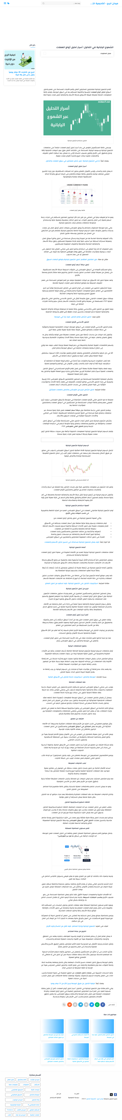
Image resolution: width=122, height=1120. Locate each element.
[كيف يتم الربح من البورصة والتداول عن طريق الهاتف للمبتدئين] (53, 1026)
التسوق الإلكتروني (16, 1094)
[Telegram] (81, 1005)
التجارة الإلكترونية (15, 1105)
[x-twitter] (111, 1094)
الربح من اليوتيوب (17, 1099)
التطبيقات (26, 1084)
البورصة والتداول (34, 1094)
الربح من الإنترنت (34, 1079)
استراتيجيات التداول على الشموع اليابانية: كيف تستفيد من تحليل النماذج (71, 583)
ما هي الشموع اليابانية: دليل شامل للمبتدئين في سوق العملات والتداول (73, 161)
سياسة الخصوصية (73, 1097)
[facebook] (115, 1094)
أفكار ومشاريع (22, 1079)
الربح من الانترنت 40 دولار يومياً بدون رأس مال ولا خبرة (22, 73)
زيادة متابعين (35, 1099)
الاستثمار (36, 1084)
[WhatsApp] (97, 1005)
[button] (8, 3)
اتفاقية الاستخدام (55, 1097)
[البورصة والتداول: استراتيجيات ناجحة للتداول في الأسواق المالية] (78, 1050)
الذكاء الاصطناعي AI (33, 1105)
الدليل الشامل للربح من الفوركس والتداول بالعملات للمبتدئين (71, 390)
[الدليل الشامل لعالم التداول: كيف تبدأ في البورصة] (103, 1026)
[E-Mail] (86, 1005)
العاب (9, 1115)
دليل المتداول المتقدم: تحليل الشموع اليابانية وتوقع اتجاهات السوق (72, 259)
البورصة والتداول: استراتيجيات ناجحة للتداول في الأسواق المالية (72, 677)
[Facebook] (103, 1005)
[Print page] (75, 1005)
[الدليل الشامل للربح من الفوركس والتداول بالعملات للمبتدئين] (53, 1050)
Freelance (10, 1110)
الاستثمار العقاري (34, 1110)
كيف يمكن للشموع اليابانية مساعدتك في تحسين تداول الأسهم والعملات (72, 542)
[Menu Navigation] (5, 3)
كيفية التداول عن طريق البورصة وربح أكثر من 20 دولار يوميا (73, 983)
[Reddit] (70, 1005)
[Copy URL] (64, 1005)
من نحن (58, 1093)
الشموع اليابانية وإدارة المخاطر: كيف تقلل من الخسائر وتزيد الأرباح (70, 926)
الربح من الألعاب (21, 1110)
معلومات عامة (13, 1084)
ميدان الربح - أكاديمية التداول (104, 3)
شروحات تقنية (35, 1089)
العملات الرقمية (34, 1115)
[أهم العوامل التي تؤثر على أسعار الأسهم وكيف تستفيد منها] (103, 1050)
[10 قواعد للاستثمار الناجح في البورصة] (78, 1026)
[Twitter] (92, 1005)
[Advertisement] (61, 25)
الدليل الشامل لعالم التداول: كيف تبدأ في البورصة (72, 317)
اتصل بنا (76, 1093)
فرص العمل (10, 1079)
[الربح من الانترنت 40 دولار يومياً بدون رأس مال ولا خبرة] (19, 59)
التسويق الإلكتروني (17, 1089)
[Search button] (43, 3)
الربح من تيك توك (21, 1115)
